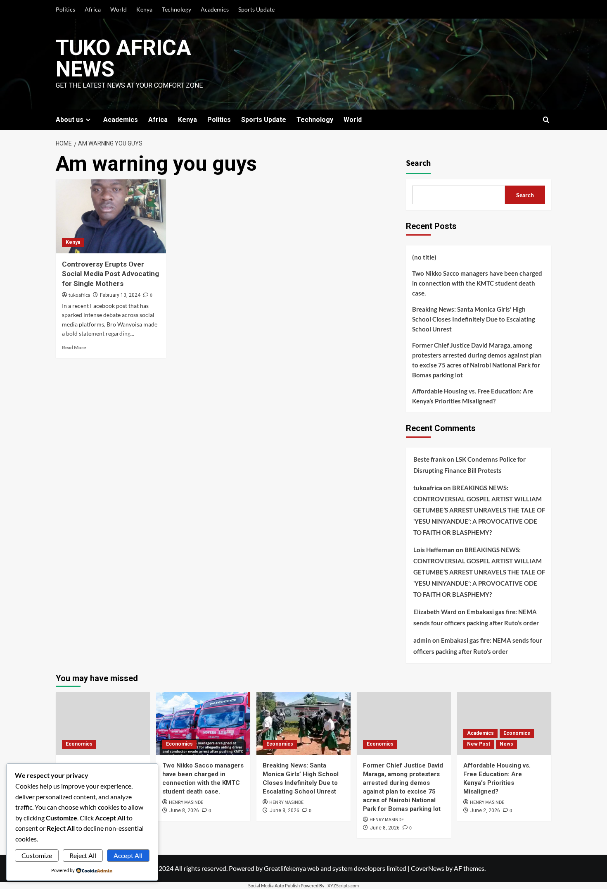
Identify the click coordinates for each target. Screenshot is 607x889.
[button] (546, 119)
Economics (79, 744)
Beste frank (429, 459)
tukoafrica (79, 295)
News (506, 744)
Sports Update (256, 9)
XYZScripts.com (343, 885)
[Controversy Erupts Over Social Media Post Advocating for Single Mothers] (111, 216)
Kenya (144, 9)
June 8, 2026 (184, 810)
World (118, 9)
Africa (93, 9)
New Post (478, 744)
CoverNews (427, 868)
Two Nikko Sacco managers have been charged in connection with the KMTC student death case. (477, 283)
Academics (215, 9)
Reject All (82, 855)
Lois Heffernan (434, 549)
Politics (65, 9)
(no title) (424, 257)
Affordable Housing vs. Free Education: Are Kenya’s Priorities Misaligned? (472, 396)
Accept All (128, 855)
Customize (36, 855)
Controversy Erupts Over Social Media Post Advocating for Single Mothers (110, 274)
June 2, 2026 (485, 810)
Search (418, 163)
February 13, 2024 (120, 295)
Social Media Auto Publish (274, 885)
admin (422, 640)
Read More (74, 347)
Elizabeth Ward (435, 611)
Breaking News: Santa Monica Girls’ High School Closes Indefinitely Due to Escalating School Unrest (473, 319)
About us (69, 120)
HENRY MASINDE (186, 802)
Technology (176, 9)
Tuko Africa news (123, 58)
